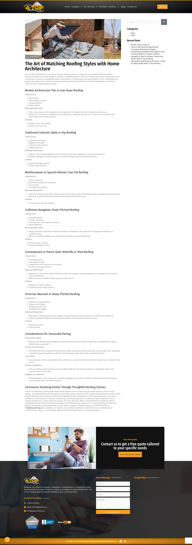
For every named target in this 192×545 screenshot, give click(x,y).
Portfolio (103, 6)
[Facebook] (121, 541)
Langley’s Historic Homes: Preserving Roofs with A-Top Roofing (147, 57)
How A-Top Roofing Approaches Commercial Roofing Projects (144, 48)
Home (67, 6)
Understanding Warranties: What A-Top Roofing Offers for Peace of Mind (147, 52)
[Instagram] (125, 541)
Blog (133, 33)
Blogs (123, 6)
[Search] (164, 22)
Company (75, 6)
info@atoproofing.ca (34, 408)
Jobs (133, 35)
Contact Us (132, 6)
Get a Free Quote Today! (130, 454)
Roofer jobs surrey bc (140, 44)
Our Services (89, 6)
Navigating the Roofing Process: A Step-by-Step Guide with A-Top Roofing (148, 62)
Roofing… (112, 6)
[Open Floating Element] (7, 539)
